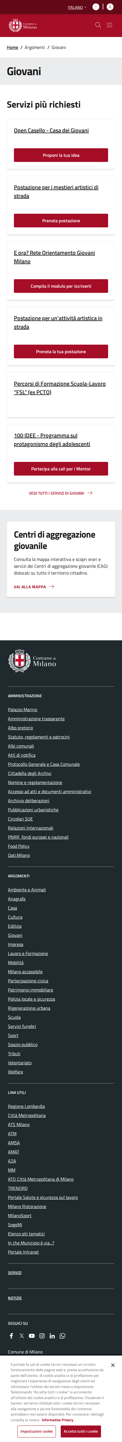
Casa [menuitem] (12, 907)
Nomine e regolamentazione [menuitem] (35, 782)
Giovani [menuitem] (15, 935)
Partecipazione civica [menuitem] (28, 980)
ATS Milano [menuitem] (19, 1124)
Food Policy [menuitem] (19, 846)
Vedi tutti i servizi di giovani (56, 493)
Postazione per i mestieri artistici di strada (56, 191)
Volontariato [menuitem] (19, 1062)
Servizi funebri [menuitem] (22, 1026)
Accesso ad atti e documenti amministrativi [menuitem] (49, 791)
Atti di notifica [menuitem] (21, 755)
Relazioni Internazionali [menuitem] (30, 827)
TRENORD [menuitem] (18, 1188)
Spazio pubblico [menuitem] (22, 1044)
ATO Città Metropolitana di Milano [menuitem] (40, 1179)
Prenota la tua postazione (61, 351)
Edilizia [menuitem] (15, 926)
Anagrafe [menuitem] (17, 898)
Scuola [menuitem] (14, 1017)
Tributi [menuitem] (14, 1053)
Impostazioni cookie (36, 1431)
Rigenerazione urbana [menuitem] (29, 1008)
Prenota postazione (61, 220)
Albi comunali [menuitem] (21, 745)
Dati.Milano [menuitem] (19, 855)
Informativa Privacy (57, 1420)
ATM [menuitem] (12, 1133)
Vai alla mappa (30, 587)
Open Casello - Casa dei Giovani (51, 130)
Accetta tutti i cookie (81, 1431)
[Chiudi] (113, 1365)
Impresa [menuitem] (15, 944)
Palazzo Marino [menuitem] (22, 709)
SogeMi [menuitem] (15, 1224)
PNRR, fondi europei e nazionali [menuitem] (38, 837)
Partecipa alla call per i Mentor (61, 468)
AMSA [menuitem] (14, 1142)
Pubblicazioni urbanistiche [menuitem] (33, 809)
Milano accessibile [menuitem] (25, 971)
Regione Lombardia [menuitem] (26, 1106)
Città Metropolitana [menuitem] (27, 1115)
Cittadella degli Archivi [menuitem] (29, 773)
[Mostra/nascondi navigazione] (109, 25)
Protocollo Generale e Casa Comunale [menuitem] (44, 764)
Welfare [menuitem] (15, 1071)
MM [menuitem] (11, 1170)
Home (12, 47)
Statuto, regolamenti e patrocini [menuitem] (39, 736)
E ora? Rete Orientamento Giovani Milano (54, 257)
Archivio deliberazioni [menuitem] (28, 800)
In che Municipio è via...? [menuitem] (31, 1242)
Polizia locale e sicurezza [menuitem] (31, 998)
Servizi (15, 1273)
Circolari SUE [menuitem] (20, 818)
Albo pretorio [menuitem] (20, 727)
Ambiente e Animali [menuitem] (27, 889)
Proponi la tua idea (61, 155)
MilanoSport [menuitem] (19, 1215)
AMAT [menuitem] (13, 1151)
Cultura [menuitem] (15, 917)
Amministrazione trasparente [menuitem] (36, 718)
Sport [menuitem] (13, 1035)
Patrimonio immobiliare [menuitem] (30, 989)
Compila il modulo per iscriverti (61, 286)
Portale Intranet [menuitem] (23, 1251)
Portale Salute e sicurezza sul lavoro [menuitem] (43, 1197)
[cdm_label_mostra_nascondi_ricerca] (98, 25)
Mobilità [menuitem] (16, 962)
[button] (77, 7)
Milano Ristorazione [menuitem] (27, 1206)
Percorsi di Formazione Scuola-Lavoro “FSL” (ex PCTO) (60, 387)
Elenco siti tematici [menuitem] (26, 1233)
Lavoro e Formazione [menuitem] (28, 953)
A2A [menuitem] (12, 1160)
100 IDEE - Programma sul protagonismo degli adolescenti (52, 439)
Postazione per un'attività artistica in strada (58, 322)
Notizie (15, 1298)
